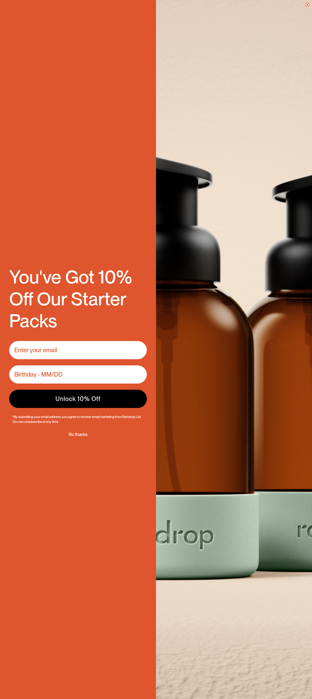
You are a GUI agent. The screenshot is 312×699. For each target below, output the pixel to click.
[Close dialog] (307, 4)
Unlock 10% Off (78, 398)
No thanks (78, 434)
